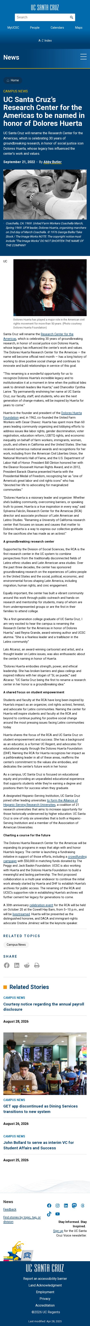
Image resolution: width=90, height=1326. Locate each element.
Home (15, 80)
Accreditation (45, 1305)
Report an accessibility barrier (45, 1279)
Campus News (16, 944)
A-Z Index (45, 40)
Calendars (57, 27)
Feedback (9, 1209)
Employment (45, 1292)
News (11, 57)
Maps (78, 27)
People (35, 27)
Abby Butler (53, 162)
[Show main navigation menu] (83, 56)
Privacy (45, 1299)
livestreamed (21, 914)
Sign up (58, 1231)
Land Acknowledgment (45, 1285)
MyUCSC (13, 27)
